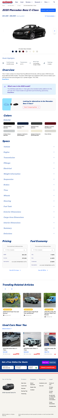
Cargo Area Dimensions (13, 217)
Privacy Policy (51, 387)
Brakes (6, 185)
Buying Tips (24, 391)
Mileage (6, 163)
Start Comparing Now (30, 107)
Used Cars (53, 362)
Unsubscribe (52, 406)
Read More (5, 79)
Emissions (7, 233)
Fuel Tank (7, 206)
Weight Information (11, 174)
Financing (23, 393)
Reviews (23, 388)
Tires (5, 190)
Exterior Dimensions (12, 212)
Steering (7, 201)
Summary (7, 228)
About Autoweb (32, 383)
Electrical (7, 168)
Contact (32, 389)
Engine (6, 152)
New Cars (45, 362)
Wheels (6, 195)
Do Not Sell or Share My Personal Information (52, 397)
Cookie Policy (51, 392)
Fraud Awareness (52, 403)
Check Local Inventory (48, 10)
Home (3, 5)
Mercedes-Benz (11, 5)
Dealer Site (33, 387)
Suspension (8, 179)
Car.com (41, 385)
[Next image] (54, 31)
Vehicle (6, 147)
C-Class (19, 5)
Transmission (9, 157)
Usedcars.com (43, 383)
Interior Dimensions (11, 223)
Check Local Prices (48, 367)
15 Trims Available (49, 16)
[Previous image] (3, 31)
